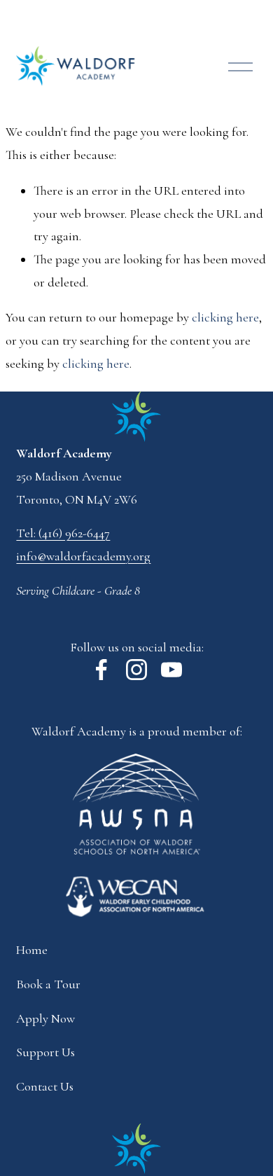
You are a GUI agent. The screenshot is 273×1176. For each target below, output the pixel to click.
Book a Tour (48, 984)
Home (32, 949)
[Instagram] (136, 669)
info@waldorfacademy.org (83, 556)
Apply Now (45, 1018)
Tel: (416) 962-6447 (63, 533)
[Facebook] (101, 669)
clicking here (225, 317)
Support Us (45, 1052)
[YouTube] (171, 669)
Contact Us (45, 1086)
